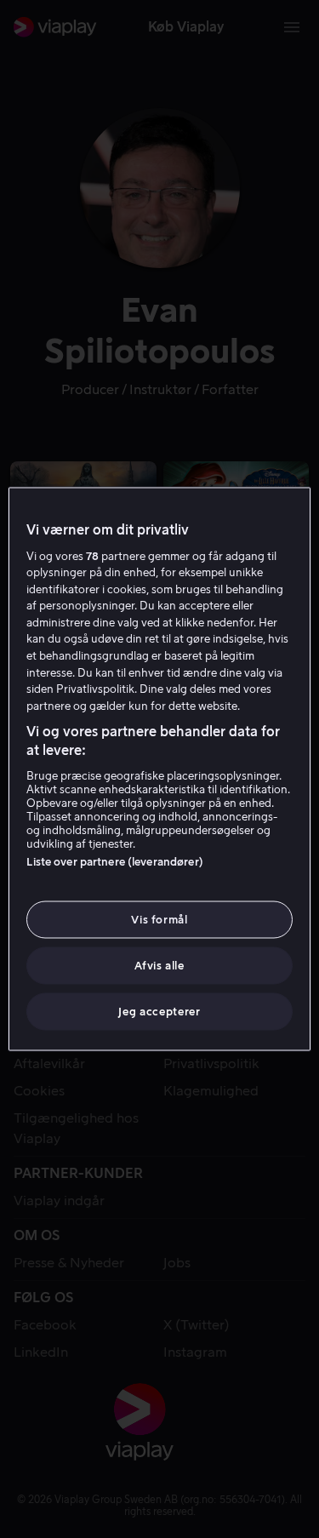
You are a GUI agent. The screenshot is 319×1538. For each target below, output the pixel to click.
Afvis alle (159, 965)
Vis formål (159, 918)
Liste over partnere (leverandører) (114, 860)
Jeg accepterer (159, 1011)
